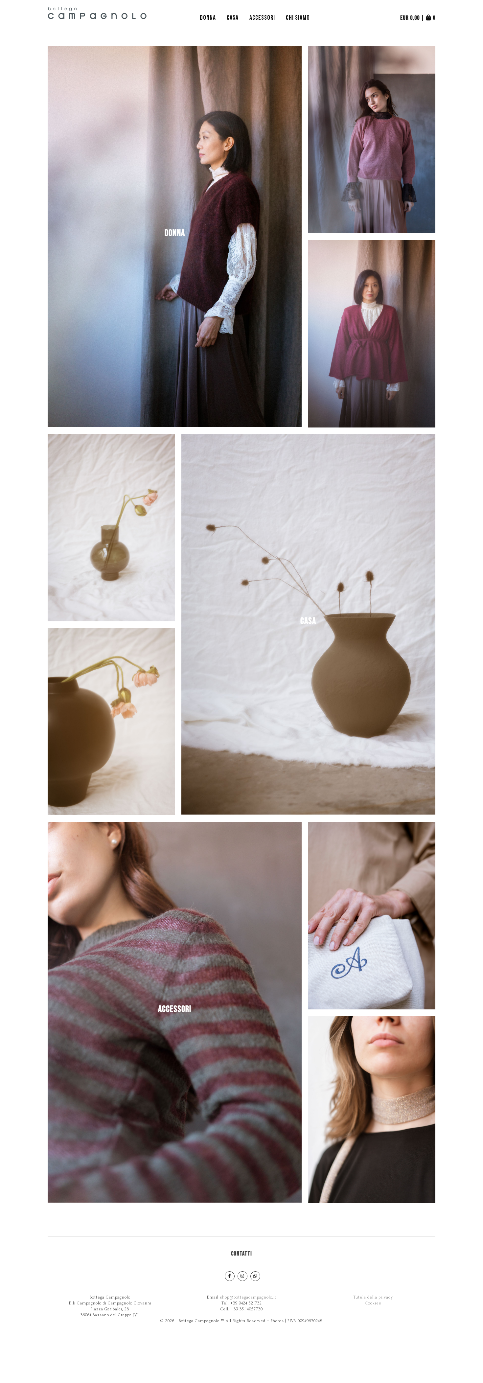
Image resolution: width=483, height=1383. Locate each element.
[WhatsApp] (255, 1276)
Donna (208, 17)
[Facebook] (230, 1276)
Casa (233, 17)
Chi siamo (298, 17)
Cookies (373, 1303)
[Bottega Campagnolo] (98, 18)
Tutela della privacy (373, 1297)
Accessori (262, 17)
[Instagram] (242, 1276)
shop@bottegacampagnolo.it (248, 1297)
